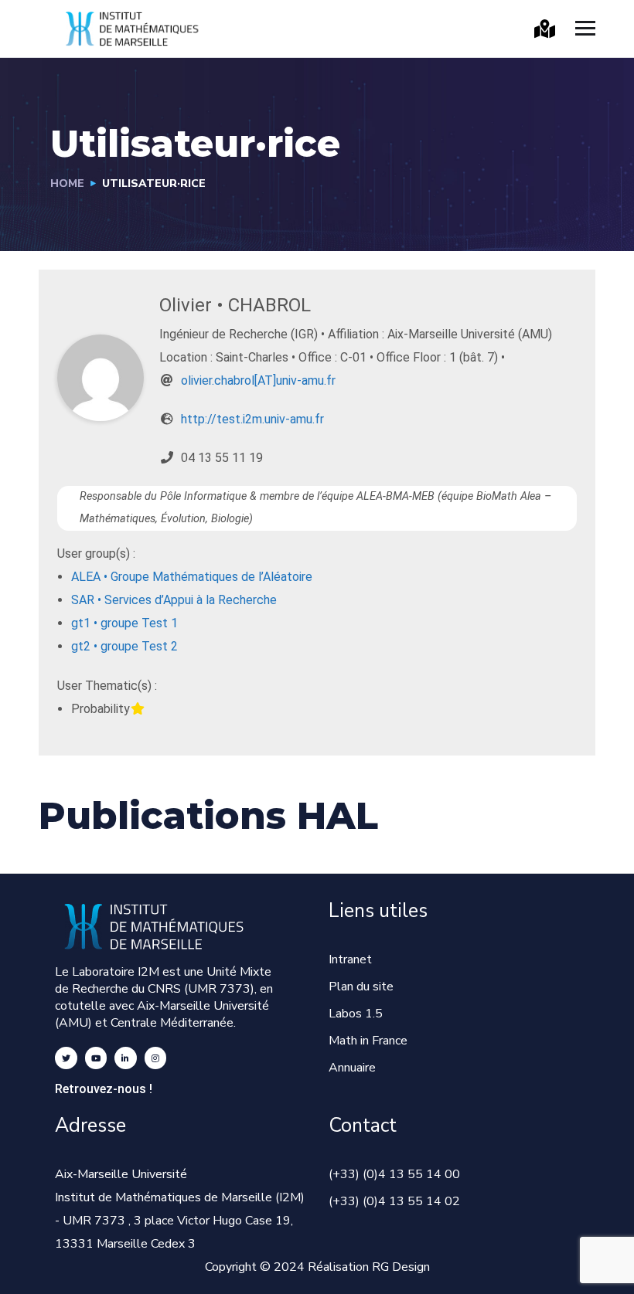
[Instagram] (156, 1058)
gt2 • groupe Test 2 (124, 646)
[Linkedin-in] (125, 1058)
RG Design (401, 1266)
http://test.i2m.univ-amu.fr (252, 419)
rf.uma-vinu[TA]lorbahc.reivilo (258, 380)
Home (67, 183)
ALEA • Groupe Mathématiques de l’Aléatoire (191, 576)
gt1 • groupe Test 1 (124, 623)
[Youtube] (96, 1058)
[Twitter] (66, 1058)
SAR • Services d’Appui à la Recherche (174, 600)
